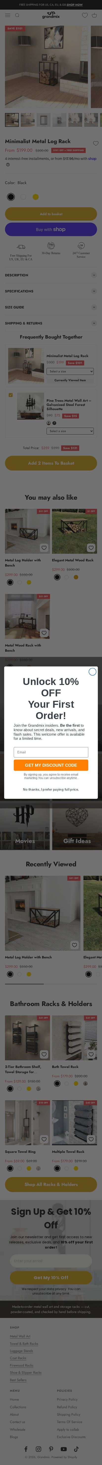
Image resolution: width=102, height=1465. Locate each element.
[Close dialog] (92, 671)
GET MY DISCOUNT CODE (51, 765)
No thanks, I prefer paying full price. (51, 789)
